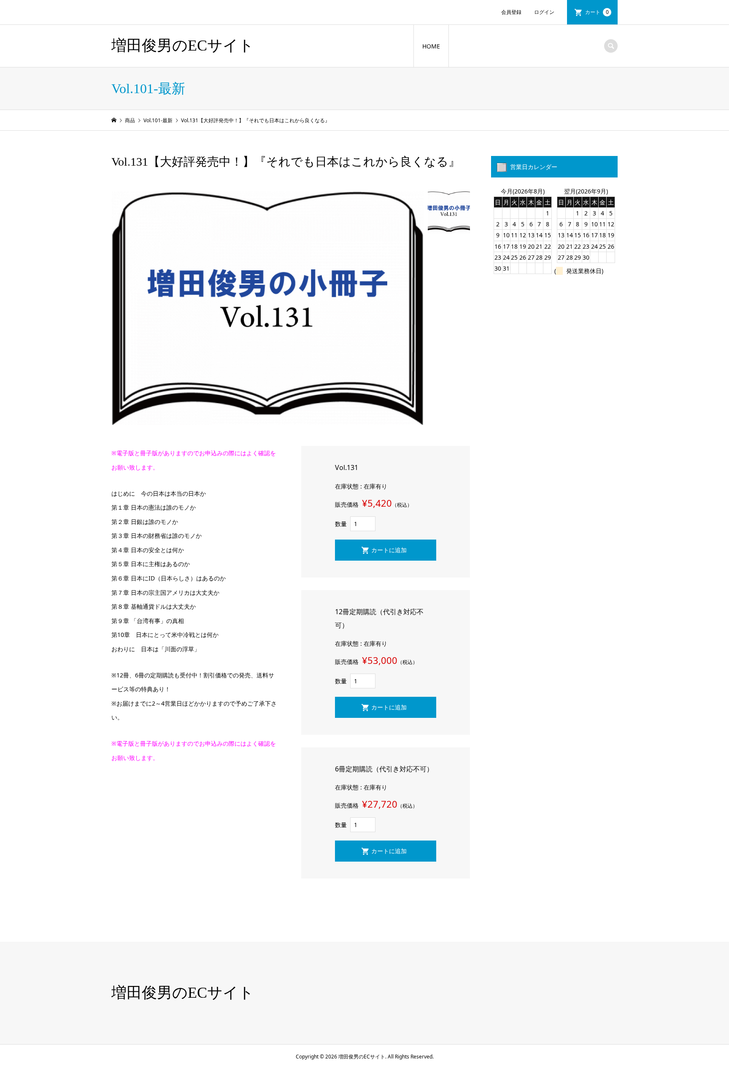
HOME (431, 46)
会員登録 (511, 12)
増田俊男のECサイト (182, 45)
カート (597, 12)
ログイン (544, 12)
